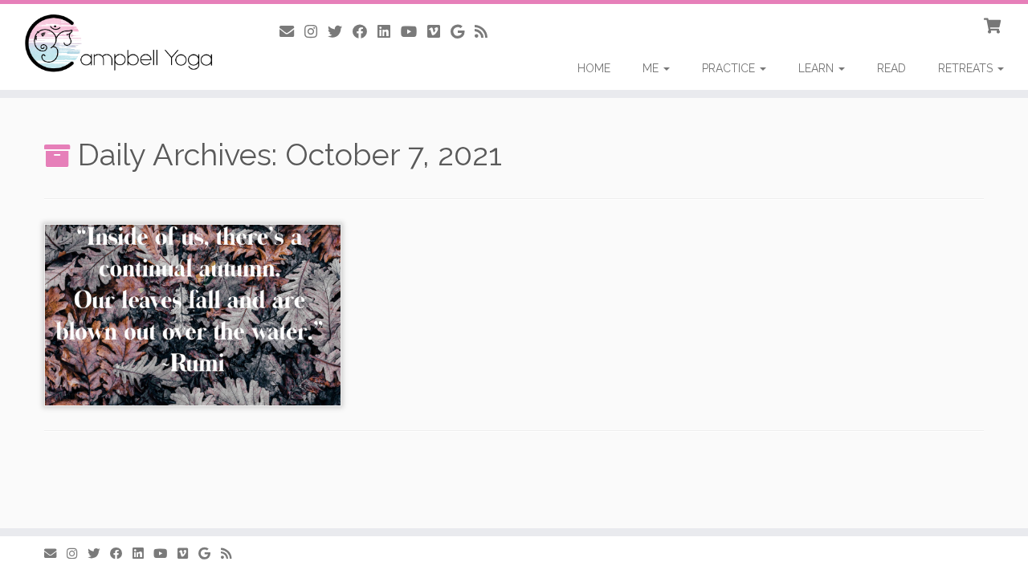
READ (891, 68)
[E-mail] (291, 31)
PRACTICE (730, 68)
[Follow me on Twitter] (340, 31)
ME (652, 68)
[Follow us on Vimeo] (439, 31)
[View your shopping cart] (994, 24)
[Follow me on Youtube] (414, 31)
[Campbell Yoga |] (118, 44)
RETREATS (967, 68)
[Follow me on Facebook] (365, 31)
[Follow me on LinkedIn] (389, 31)
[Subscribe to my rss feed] (486, 31)
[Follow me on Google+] (463, 31)
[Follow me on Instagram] (316, 31)
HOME (593, 68)
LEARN (817, 68)
